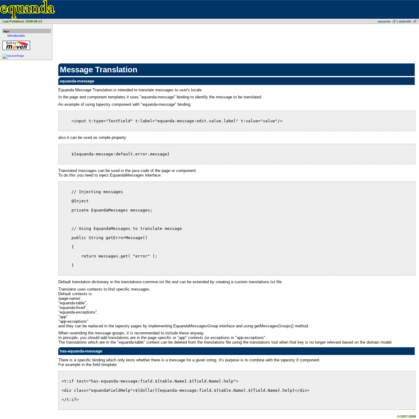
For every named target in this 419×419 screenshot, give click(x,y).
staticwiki (405, 21)
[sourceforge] (13, 55)
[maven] (16, 49)
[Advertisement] (236, 41)
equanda (384, 21)
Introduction (16, 35)
